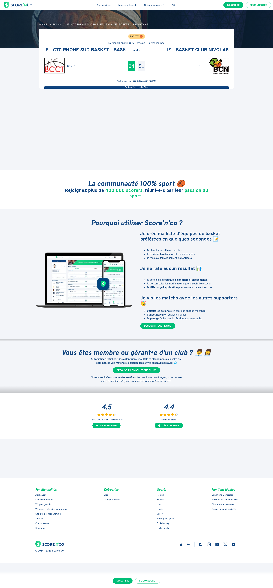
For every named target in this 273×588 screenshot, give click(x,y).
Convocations (42, 523)
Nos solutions (103, 5)
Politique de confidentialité (225, 499)
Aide (174, 5)
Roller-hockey (164, 528)
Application (40, 495)
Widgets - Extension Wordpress (51, 509)
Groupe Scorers (112, 499)
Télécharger (108, 425)
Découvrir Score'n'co (157, 326)
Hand (159, 504)
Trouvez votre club (127, 5)
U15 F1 (71, 66)
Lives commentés (44, 499)
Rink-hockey (163, 523)
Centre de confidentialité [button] (224, 509)
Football (161, 495)
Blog (106, 495)
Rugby (160, 509)
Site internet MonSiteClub (48, 514)
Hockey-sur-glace (165, 518)
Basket (57, 24)
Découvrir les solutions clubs (136, 370)
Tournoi (39, 518)
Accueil (43, 24)
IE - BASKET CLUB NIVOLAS (198, 50)
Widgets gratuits (43, 504)
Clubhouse (40, 528)
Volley (160, 514)
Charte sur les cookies (223, 504)
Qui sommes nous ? (154, 5)
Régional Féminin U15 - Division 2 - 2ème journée (136, 43)
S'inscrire (233, 5)
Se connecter (258, 5)
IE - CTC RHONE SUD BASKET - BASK (85, 50)
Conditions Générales (222, 495)
